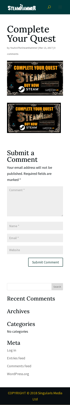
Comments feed (19, 366)
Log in (11, 350)
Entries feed (16, 358)
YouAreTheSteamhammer (24, 47)
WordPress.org (18, 374)
